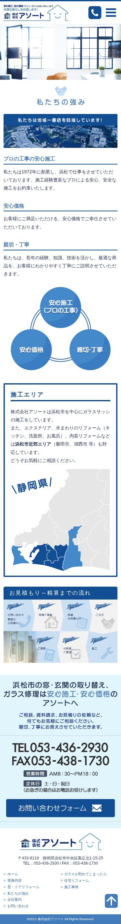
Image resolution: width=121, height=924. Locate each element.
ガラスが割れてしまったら (85, 874)
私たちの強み (18, 893)
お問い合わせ (18, 906)
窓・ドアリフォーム (23, 887)
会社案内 (14, 899)
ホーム (12, 874)
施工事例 (71, 887)
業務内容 (14, 880)
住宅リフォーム (76, 880)
